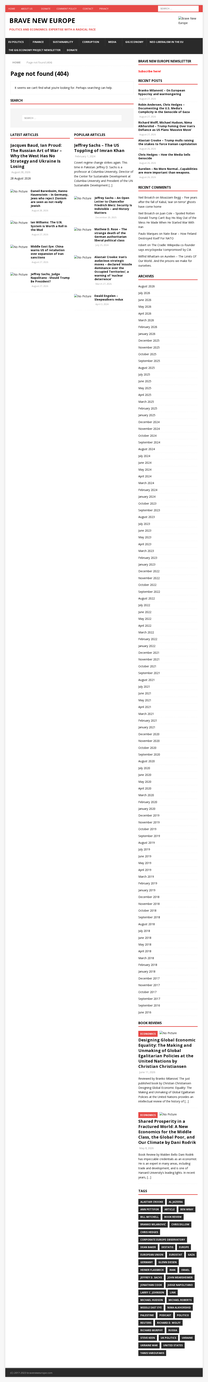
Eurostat (175, 1254)
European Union (151, 1254)
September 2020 (149, 754)
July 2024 (144, 456)
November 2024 (149, 429)
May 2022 (144, 619)
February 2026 (147, 327)
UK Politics (168, 1338)
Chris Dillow (180, 1224)
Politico (183, 1315)
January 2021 (146, 727)
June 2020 (144, 775)
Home (11, 8)
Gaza (191, 1254)
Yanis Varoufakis (152, 1353)
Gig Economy (134, 42)
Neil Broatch (146, 197)
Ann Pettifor (149, 1209)
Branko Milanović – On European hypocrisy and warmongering (161, 92)
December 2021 (148, 653)
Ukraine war (149, 1345)
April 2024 (144, 476)
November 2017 (149, 985)
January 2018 (146, 971)
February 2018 (147, 965)
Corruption (90, 42)
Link (173, 1292)
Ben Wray (186, 1209)
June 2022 (144, 612)
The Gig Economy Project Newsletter (35, 50)
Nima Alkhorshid (179, 1307)
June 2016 (144, 1012)
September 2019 (149, 836)
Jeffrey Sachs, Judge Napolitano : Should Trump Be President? (50, 277)
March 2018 (146, 958)
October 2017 (147, 992)
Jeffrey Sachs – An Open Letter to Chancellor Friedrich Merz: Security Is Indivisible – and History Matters (113, 205)
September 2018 (149, 917)
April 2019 (144, 870)
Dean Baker (148, 1247)
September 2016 (149, 1005)
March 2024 (146, 483)
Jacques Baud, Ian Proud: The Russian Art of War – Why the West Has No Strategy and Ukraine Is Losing (36, 155)
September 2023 (149, 510)
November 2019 (149, 822)
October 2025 (147, 354)
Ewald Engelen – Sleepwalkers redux (108, 297)
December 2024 (148, 422)
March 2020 (146, 795)
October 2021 (147, 666)
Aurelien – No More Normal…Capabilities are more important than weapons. (167, 170)
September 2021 (149, 673)
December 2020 (148, 734)
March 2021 (146, 714)
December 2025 (148, 340)
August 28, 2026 (20, 172)
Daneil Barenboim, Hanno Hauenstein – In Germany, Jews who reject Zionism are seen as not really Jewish (49, 198)
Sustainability (63, 42)
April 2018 (144, 951)
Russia (172, 1330)
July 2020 (144, 768)
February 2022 (147, 639)
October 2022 (147, 585)
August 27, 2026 (40, 234)
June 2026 (144, 300)
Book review (173, 1217)
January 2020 (146, 809)
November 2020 (149, 741)
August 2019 (146, 843)
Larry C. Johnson (152, 1292)
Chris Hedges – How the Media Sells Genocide (164, 156)
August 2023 (146, 517)
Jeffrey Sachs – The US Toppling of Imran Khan (99, 147)
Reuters (145, 1322)
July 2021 (144, 686)
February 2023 (147, 558)
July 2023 (144, 524)
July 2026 (144, 293)
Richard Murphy (151, 1330)
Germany (146, 1262)
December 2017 (148, 978)
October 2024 (147, 436)
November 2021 (149, 659)
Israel (185, 1270)
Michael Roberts (180, 1300)
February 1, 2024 (85, 156)
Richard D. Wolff (169, 1322)
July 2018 (144, 931)
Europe (184, 1247)
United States (173, 1345)
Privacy (103, 8)
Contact (88, 8)
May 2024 (144, 469)
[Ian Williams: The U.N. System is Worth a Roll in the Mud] (19, 222)
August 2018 (146, 924)
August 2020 (146, 761)
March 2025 (146, 402)
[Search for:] (178, 8)
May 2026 (144, 306)
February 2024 (147, 490)
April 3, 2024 (101, 304)
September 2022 (149, 592)
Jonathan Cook (151, 1285)
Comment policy (66, 8)
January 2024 (146, 496)
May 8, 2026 (146, 1148)
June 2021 (144, 693)
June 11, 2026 (147, 1072)
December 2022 (148, 571)
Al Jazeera (176, 1202)
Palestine (147, 1315)
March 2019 (146, 876)
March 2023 (146, 551)
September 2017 (149, 999)
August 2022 (146, 598)
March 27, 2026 (103, 283)
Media (112, 42)
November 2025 (149, 347)
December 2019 (148, 815)
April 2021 (144, 707)
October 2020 (147, 748)
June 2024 (144, 463)
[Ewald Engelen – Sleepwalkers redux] (82, 296)
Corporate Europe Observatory (162, 1239)
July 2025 (144, 374)
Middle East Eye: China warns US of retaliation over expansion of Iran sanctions (48, 251)
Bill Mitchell (149, 1217)
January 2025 (146, 415)
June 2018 (144, 938)
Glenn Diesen (167, 1262)
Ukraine (187, 1338)
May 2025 (144, 388)
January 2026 (146, 334)
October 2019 (147, 829)
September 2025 (149, 361)
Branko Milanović (153, 1224)
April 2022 (144, 625)
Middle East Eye (151, 1307)
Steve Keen (147, 1338)
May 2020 (144, 782)
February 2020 (147, 802)
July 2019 (144, 849)
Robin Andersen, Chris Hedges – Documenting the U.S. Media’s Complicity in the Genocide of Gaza (164, 108)
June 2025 (144, 381)
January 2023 (146, 564)
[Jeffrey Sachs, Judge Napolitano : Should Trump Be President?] (19, 274)
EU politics (16, 42)
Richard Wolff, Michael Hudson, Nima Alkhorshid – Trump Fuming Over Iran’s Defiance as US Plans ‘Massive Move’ (166, 126)
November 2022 (149, 578)
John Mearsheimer (180, 1277)
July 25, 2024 (101, 244)
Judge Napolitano (180, 1285)
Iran (172, 1270)
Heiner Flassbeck (152, 1270)
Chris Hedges (149, 1232)
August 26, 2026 (147, 148)
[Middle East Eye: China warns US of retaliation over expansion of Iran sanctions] (19, 247)
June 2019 (144, 856)
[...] (110, 185)
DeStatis (167, 1247)
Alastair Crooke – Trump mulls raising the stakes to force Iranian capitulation (167, 142)
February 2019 (147, 883)
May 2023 (144, 537)
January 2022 (146, 646)
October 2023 (147, 503)
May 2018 (144, 944)
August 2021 (146, 680)
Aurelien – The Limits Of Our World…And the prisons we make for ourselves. (167, 260)
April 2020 (144, 788)
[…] (187, 1101)
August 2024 (146, 449)
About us (26, 8)
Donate (45, 8)
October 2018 (147, 910)
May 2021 (144, 700)
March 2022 (146, 632)
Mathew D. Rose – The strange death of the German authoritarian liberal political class (110, 234)
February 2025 (147, 408)
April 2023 (144, 544)
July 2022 (144, 605)
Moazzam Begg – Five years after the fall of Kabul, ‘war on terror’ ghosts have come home (167, 201)
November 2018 (149, 904)
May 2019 (144, 863)
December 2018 (148, 897)
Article (170, 1209)
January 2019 (146, 890)
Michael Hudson (151, 1300)
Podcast (165, 1315)
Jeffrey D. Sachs (151, 1277)
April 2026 (144, 313)
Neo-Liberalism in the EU (166, 42)
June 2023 (144, 530)
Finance (38, 42)
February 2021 (147, 720)
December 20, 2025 (105, 217)
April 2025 (144, 395)
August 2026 (146, 286)
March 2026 (146, 320)
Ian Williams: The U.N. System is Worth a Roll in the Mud (49, 225)
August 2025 (146, 368)
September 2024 (149, 442)
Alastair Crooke (151, 1202)
